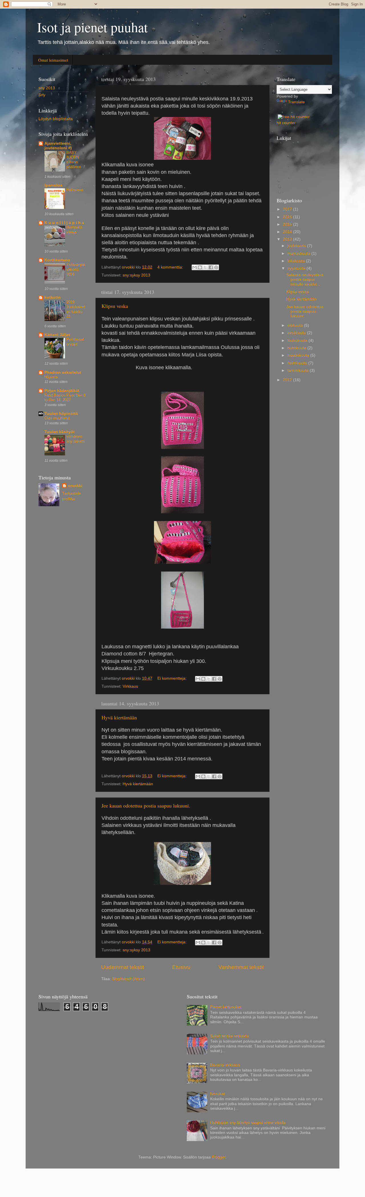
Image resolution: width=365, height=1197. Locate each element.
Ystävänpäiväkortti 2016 (75, 269)
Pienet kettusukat (225, 1007)
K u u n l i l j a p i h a (64, 223)
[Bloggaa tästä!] (200, 267)
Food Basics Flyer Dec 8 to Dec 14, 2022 (65, 397)
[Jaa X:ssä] (205, 267)
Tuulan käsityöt (59, 432)
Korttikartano (57, 260)
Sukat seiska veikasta (229, 1036)
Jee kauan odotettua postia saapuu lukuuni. (146, 805)
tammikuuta (298, 370)
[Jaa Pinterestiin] (216, 267)
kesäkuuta (297, 333)
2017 (288, 209)
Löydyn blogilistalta (55, 119)
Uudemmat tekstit (122, 967)
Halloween (74, 190)
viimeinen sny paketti (75, 438)
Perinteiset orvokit (75, 341)
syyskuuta (297, 268)
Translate (296, 102)
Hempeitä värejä (74, 229)
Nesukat (217, 1094)
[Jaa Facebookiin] (211, 267)
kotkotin (52, 297)
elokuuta (295, 325)
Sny (41, 95)
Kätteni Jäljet (57, 335)
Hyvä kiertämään (119, 717)
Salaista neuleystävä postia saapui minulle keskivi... (304, 279)
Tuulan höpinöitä (61, 413)
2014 (288, 232)
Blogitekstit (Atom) (128, 979)
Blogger (219, 1157)
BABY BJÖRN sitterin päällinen (73, 159)
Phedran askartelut (62, 372)
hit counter (286, 123)
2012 (288, 380)
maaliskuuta (298, 355)
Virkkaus (130, 686)
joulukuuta (297, 246)
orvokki (75, 486)
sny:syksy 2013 (136, 275)
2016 (288, 217)
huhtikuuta (297, 348)
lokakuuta (296, 261)
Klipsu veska (115, 305)
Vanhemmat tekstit (241, 967)
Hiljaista (51, 377)
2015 (288, 224)
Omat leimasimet (53, 60)
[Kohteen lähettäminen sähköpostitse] (194, 267)
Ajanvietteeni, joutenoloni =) (58, 145)
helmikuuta (297, 363)
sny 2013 (46, 88)
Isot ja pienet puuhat (92, 27)
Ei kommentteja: (172, 678)
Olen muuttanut (57, 418)
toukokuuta (298, 340)
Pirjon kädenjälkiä (61, 391)
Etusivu (181, 967)
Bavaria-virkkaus (225, 1065)
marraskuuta (299, 253)
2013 (288, 239)
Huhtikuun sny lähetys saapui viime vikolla (248, 1123)
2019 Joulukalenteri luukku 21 (75, 309)
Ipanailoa (53, 185)
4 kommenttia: (170, 267)
